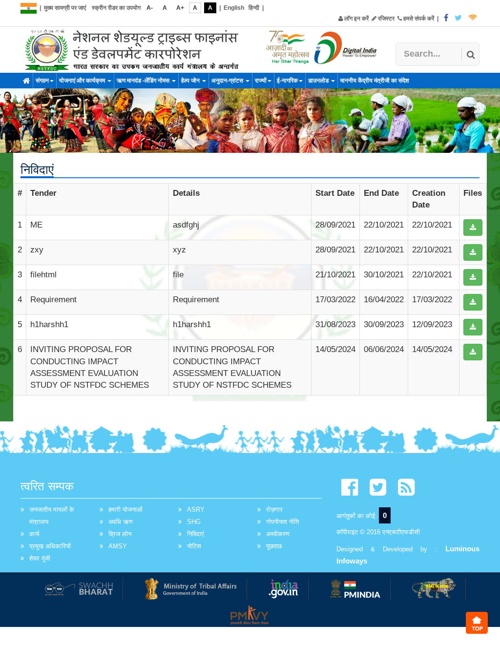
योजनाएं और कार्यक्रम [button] (82, 80)
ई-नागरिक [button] (287, 80)
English (234, 7)
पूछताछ (274, 546)
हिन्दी (254, 7)
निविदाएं (195, 534)
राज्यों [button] (261, 80)
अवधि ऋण (120, 521)
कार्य (34, 534)
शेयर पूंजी (39, 558)
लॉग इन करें (356, 18)
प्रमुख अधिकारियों (50, 546)
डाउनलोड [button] (319, 80)
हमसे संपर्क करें (418, 18)
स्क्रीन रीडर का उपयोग (116, 7)
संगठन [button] (42, 80)
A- (149, 7)
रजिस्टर (385, 18)
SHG (194, 521)
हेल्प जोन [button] (191, 80)
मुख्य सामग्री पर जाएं (65, 7)
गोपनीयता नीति (282, 521)
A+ (180, 7)
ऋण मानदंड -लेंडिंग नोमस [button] (144, 80)
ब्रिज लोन (119, 534)
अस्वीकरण (278, 534)
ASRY (196, 509)
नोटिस (194, 546)
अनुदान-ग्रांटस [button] (228, 80)
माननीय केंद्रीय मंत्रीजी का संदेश (374, 80)
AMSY (117, 546)
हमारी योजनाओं (125, 509)
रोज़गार (274, 509)
